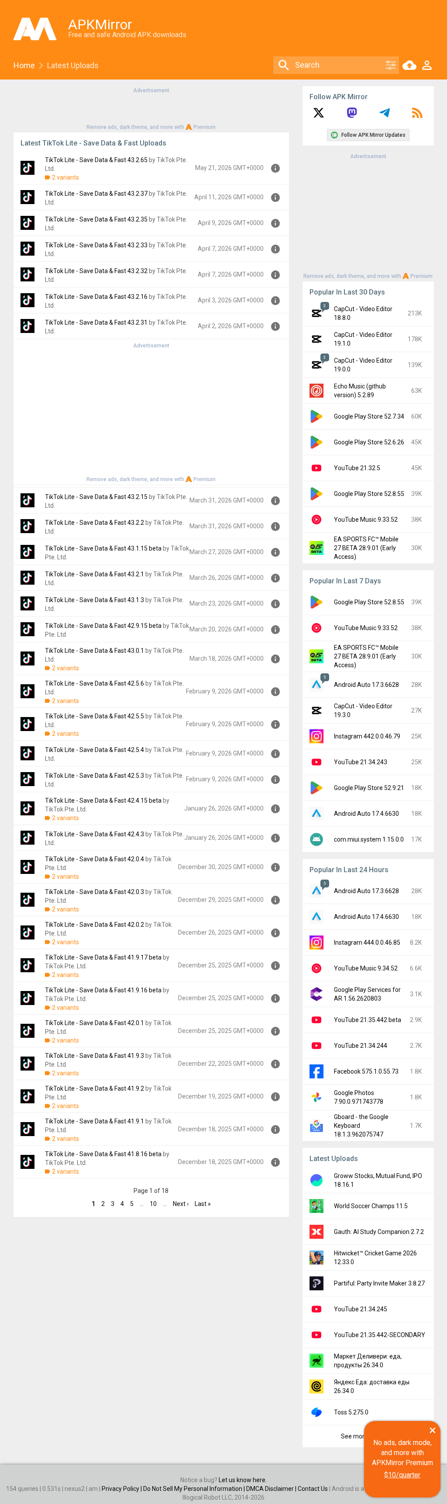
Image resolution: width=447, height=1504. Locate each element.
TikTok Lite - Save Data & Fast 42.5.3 (94, 775)
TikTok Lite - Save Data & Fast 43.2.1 (94, 574)
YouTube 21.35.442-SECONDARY (379, 1334)
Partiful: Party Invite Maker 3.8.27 (379, 1283)
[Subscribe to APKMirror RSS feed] (417, 115)
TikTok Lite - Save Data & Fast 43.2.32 (96, 270)
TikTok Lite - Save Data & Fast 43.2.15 (96, 496)
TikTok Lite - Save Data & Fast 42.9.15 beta (103, 625)
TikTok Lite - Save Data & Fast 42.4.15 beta (103, 800)
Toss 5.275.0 (351, 1412)
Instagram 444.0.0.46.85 (367, 942)
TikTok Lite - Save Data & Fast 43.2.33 (96, 245)
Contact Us (313, 1488)
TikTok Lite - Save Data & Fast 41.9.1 (94, 1121)
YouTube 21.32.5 (357, 467)
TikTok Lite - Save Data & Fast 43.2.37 (96, 193)
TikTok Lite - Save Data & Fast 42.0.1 (94, 1022)
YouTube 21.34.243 (360, 762)
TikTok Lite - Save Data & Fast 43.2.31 (96, 322)
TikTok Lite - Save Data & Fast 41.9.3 (94, 1055)
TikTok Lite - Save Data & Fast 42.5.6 (94, 683)
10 (153, 1203)
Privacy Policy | (122, 1488)
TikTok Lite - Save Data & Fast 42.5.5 (94, 716)
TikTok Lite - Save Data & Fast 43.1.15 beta (103, 548)
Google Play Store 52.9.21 (369, 787)
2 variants (65, 177)
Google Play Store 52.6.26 (369, 442)
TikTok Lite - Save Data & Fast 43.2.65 (96, 159)
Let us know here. (243, 1479)
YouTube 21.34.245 (360, 1309)
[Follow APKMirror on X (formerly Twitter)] (318, 115)
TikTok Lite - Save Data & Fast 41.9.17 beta (103, 957)
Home (24, 65)
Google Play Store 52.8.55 (369, 493)
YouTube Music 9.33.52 (366, 519)
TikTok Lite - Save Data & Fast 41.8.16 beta (103, 1154)
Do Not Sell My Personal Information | (194, 1488)
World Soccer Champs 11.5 (371, 1206)
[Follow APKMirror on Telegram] (384, 115)
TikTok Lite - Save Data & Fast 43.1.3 (94, 599)
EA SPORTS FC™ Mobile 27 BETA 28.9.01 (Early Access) (366, 548)
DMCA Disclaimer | (272, 1488)
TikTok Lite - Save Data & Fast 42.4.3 (94, 834)
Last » (203, 1203)
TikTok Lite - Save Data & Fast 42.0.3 (94, 891)
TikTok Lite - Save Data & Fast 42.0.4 (94, 859)
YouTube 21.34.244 (360, 1045)
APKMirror (100, 24)
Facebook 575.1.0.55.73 (366, 1071)
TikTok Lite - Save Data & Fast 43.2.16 (96, 296)
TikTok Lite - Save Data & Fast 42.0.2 (94, 924)
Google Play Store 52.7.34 (369, 416)
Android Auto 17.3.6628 (366, 684)
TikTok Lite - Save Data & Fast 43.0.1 (94, 650)
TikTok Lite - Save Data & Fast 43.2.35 (96, 219)
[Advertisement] (151, 108)
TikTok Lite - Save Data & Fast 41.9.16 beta (103, 990)
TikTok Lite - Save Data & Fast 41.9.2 (94, 1088)
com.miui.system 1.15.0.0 (369, 839)
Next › (181, 1203)
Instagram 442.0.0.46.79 (367, 736)
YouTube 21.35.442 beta (367, 1019)
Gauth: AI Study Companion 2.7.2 (379, 1231)
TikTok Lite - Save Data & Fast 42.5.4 (94, 749)
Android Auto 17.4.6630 (366, 813)
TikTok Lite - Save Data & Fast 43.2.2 (94, 522)
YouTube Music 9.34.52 (366, 968)
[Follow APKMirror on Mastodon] (352, 115)
